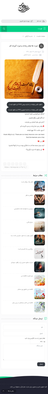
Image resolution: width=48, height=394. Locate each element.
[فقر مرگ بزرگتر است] (39, 186)
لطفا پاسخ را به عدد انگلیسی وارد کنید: (34, 338)
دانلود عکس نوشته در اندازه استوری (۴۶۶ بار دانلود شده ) (25, 110)
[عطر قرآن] (24, 8)
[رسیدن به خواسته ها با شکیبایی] (39, 213)
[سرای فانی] (39, 227)
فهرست (40, 28)
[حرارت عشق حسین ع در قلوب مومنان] (39, 267)
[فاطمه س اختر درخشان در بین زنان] (39, 307)
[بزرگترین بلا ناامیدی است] (39, 253)
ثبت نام (39, 21)
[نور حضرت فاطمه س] (39, 280)
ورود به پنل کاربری (24, 21)
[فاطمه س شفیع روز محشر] (39, 294)
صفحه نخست (41, 36)
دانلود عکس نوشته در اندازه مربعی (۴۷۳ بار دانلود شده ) (25, 104)
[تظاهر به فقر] (39, 200)
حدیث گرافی (28, 36)
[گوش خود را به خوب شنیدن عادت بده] (39, 240)
